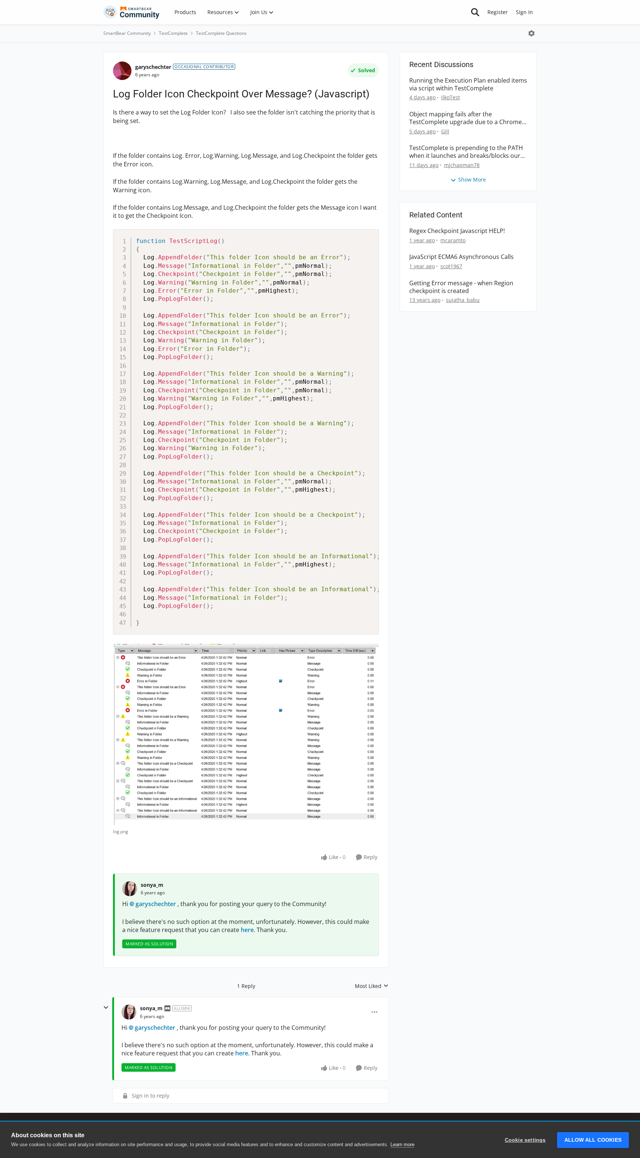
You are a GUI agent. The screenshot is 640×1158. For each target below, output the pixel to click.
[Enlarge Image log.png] (246, 734)
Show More (472, 179)
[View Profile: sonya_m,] (129, 888)
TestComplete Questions (221, 33)
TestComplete (173, 33)
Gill (445, 131)
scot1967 (451, 266)
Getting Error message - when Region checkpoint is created (461, 287)
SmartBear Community (127, 33)
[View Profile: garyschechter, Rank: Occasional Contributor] (122, 70)
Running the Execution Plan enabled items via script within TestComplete (468, 84)
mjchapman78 (462, 165)
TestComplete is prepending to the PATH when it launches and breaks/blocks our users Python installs (466, 152)
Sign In (524, 12)
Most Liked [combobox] (372, 986)
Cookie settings (525, 1140)
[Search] (475, 12)
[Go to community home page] (131, 12)
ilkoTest (450, 97)
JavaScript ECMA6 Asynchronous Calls (461, 257)
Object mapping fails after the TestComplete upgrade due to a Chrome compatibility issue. (465, 118)
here (247, 930)
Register (497, 12)
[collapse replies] (105, 1007)
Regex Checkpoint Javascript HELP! (457, 231)
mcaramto (453, 240)
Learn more (402, 1144)
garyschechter (153, 66)
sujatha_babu (463, 299)
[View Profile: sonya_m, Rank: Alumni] (128, 1012)
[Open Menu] (531, 33)
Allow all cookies (592, 1140)
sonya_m (152, 884)
